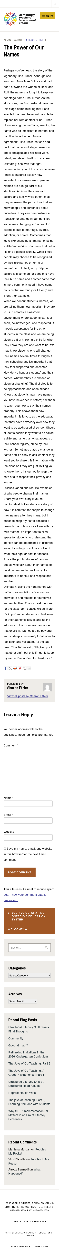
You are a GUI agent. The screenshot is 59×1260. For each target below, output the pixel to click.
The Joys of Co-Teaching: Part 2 (29, 1063)
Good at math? (18, 1045)
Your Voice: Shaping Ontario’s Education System (29, 916)
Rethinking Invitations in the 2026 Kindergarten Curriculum (28, 1054)
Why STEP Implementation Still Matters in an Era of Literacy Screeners (28, 1115)
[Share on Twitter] (10, 668)
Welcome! (16, 929)
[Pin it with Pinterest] (20, 668)
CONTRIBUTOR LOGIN (35, 1221)
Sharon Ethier (35, 39)
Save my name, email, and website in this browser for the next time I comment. (28, 854)
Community (15, 1038)
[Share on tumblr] (25, 668)
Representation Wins (22, 1092)
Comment (11, 745)
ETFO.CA (16, 1221)
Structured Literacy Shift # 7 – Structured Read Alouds (27, 1083)
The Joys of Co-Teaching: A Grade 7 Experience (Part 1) (26, 1072)
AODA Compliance (20, 1246)
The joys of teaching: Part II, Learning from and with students (29, 1102)
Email (8, 814)
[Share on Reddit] (15, 668)
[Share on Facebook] (6, 668)
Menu (49, 15)
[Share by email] (29, 668)
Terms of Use (40, 1246)
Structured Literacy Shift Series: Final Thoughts (29, 1029)
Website (9, 831)
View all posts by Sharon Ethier (27, 696)
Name (8, 797)
